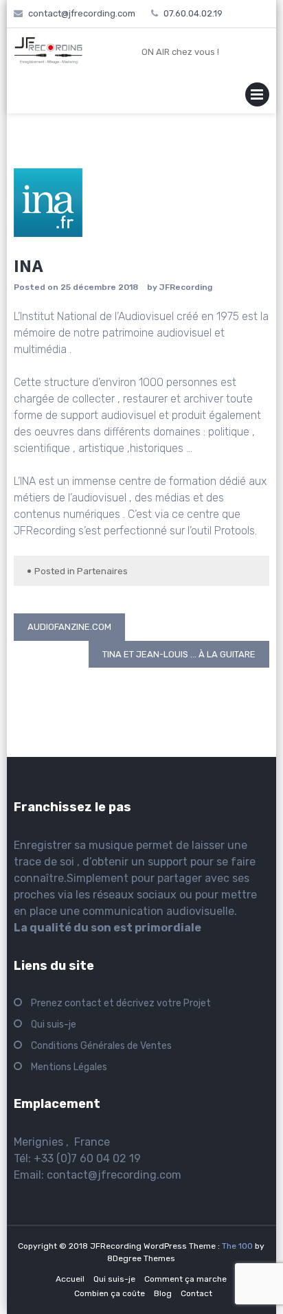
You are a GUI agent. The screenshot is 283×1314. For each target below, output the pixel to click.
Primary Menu (257, 97)
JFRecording (185, 287)
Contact (196, 1293)
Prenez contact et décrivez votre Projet (121, 1003)
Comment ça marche (185, 1279)
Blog (163, 1293)
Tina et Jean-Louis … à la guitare (179, 654)
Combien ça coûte (109, 1293)
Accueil (70, 1279)
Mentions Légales (69, 1067)
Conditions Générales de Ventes (101, 1046)
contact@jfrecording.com (114, 1174)
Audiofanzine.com (69, 627)
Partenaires (102, 571)
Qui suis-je (53, 1024)
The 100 (238, 1246)
